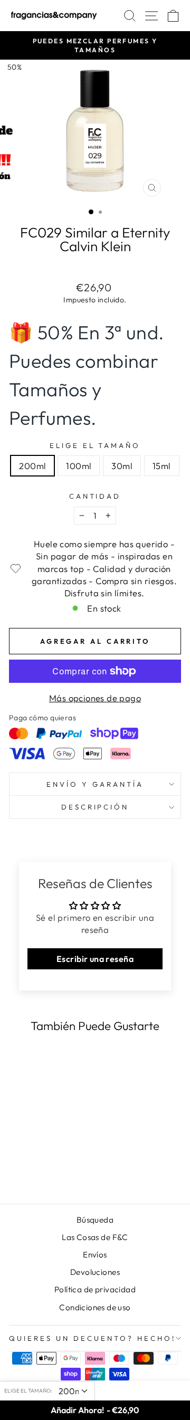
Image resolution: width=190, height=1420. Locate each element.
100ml (78, 465)
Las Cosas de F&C (95, 1237)
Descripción (95, 807)
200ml (32, 465)
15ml (162, 465)
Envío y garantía (95, 784)
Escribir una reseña (95, 959)
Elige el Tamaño (95, 445)
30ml (121, 465)
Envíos (95, 1255)
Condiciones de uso (94, 1307)
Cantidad (95, 496)
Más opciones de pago (95, 697)
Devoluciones (95, 1272)
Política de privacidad (95, 1289)
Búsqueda (95, 1220)
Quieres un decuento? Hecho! (92, 1338)
